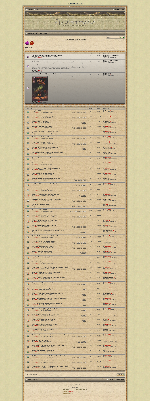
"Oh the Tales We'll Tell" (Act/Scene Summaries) (46, 168)
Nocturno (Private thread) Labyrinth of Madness (46, 178)
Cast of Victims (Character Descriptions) (44, 319)
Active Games (28, 47)
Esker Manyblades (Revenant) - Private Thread (45, 314)
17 (81, 143)
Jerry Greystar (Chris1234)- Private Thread (44, 215)
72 (77, 242)
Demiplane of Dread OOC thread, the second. (45, 210)
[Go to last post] (110, 110)
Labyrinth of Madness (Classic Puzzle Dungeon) (46, 73)
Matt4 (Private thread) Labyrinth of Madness (45, 324)
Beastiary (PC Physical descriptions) (43, 350)
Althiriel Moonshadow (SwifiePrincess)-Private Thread (48, 230)
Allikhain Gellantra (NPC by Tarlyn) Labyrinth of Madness (49, 309)
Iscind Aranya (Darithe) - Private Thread (43, 329)
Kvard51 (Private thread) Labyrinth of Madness (46, 272)
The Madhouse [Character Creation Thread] (45, 147)
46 (79, 216)
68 (81, 206)
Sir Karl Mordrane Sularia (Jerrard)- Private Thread (46, 236)
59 (85, 336)
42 (83, 112)
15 (77, 143)
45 (77, 216)
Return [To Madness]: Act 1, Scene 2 (43, 126)
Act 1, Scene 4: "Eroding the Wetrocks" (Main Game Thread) (50, 361)
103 (82, 211)
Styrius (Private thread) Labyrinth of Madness (45, 194)
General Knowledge (38, 262)
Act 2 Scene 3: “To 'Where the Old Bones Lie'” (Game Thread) (50, 366)
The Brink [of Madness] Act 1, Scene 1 (43, 246)
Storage (40, 71)
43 (85, 112)
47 (81, 216)
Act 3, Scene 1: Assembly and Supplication (44, 116)
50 (81, 128)
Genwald (34, 60)
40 (79, 112)
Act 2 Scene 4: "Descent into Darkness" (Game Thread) (48, 355)
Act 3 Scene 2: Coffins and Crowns (42, 137)
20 (77, 362)
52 (85, 128)
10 (77, 117)
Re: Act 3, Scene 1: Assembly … (111, 60)
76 (85, 242)
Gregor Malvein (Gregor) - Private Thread (44, 282)
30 (79, 138)
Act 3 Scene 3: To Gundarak (40, 121)
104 (85, 211)
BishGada (107, 152)
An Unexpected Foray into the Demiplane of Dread (47, 55)
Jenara (32, 48)
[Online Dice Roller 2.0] (27, 43)
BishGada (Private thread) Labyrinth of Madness (46, 199)
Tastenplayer (71, 391)
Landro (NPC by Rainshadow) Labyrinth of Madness (47, 293)
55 (77, 336)
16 (79, 143)
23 (83, 362)
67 (79, 206)
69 (83, 206)
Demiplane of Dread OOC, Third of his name (45, 131)
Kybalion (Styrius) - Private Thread (42, 251)
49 (79, 128)
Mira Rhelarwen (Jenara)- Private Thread (44, 225)
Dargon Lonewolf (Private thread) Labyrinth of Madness (48, 277)
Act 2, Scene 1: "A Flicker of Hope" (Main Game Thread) (48, 345)
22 (81, 362)
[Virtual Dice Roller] (32, 43)
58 (83, 336)
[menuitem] (36, 10)
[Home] (75, 21)
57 (81, 336)
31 (81, 138)
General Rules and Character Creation (43, 173)
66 (77, 206)
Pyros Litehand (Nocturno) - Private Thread (45, 189)
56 (79, 336)
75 (83, 242)
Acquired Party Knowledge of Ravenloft (43, 157)
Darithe (107, 329)
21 (79, 362)
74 (81, 242)
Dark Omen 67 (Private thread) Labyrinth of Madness (47, 288)
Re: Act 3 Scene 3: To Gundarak (111, 55)
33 (85, 138)
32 (83, 138)
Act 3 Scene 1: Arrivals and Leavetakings (44, 241)
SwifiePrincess (108, 230)
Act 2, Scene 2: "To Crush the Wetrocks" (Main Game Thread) (50, 267)
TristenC (39, 57)
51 (83, 128)
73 (79, 242)
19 (85, 143)
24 (85, 362)
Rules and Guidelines (38, 163)
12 (81, 117)
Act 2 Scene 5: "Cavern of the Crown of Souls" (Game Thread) (50, 335)
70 (85, 206)
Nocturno (107, 56)
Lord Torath (108, 147)
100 (76, 211)
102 (80, 211)
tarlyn (106, 319)
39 (77, 112)
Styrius (106, 350)
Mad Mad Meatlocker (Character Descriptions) (45, 256)
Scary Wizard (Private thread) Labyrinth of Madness (47, 303)
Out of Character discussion (40, 204)
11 (79, 117)
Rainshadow (108, 293)
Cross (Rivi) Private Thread (40, 340)
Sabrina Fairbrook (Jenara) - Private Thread (45, 220)
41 (81, 112)
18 (83, 143)
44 (85, 227)
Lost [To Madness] (42, 102)
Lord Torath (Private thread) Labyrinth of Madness (47, 183)
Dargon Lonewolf (109, 277)
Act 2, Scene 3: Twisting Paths (41, 142)
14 (85, 117)
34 (85, 347)
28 (77, 357)
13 (83, 117)
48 (77, 128)
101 (78, 211)
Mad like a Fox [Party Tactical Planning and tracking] (47, 152)
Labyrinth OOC (36, 111)
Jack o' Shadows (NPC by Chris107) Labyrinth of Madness (49, 298)
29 (77, 138)
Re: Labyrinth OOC (108, 73)
